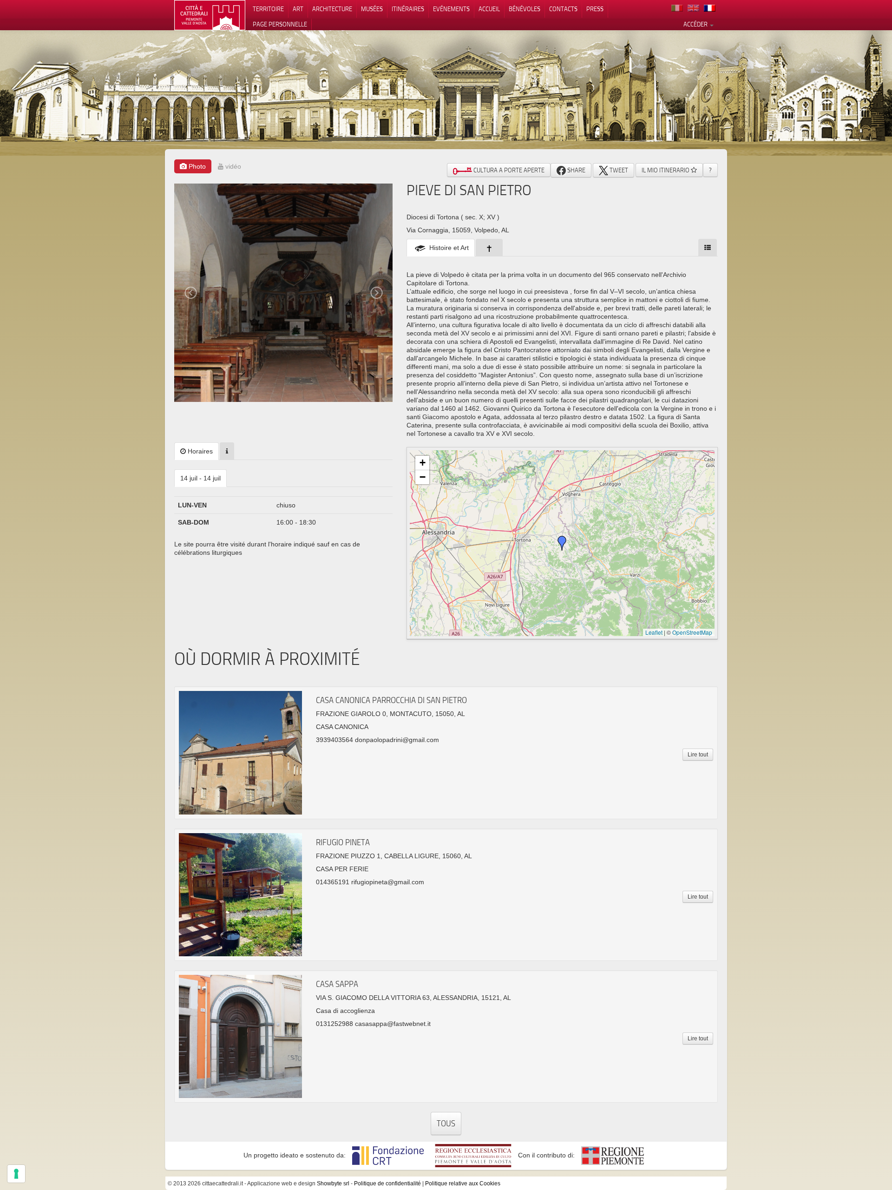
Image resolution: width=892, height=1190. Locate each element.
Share (575, 170)
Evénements (451, 9)
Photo (196, 166)
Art (298, 9)
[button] (562, 543)
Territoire (268, 9)
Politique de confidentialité (387, 1183)
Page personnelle (280, 24)
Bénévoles (524, 9)
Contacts (563, 9)
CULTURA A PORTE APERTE (508, 170)
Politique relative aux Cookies (462, 1183)
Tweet (618, 170)
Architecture (332, 9)
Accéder (696, 24)
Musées (372, 9)
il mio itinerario (666, 170)
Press (594, 9)
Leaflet (653, 632)
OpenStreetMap (692, 632)
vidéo (232, 166)
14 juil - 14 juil (200, 478)
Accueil (489, 9)
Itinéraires (408, 9)
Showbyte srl (333, 1183)
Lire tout (698, 754)
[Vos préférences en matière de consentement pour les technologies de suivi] (16, 1174)
